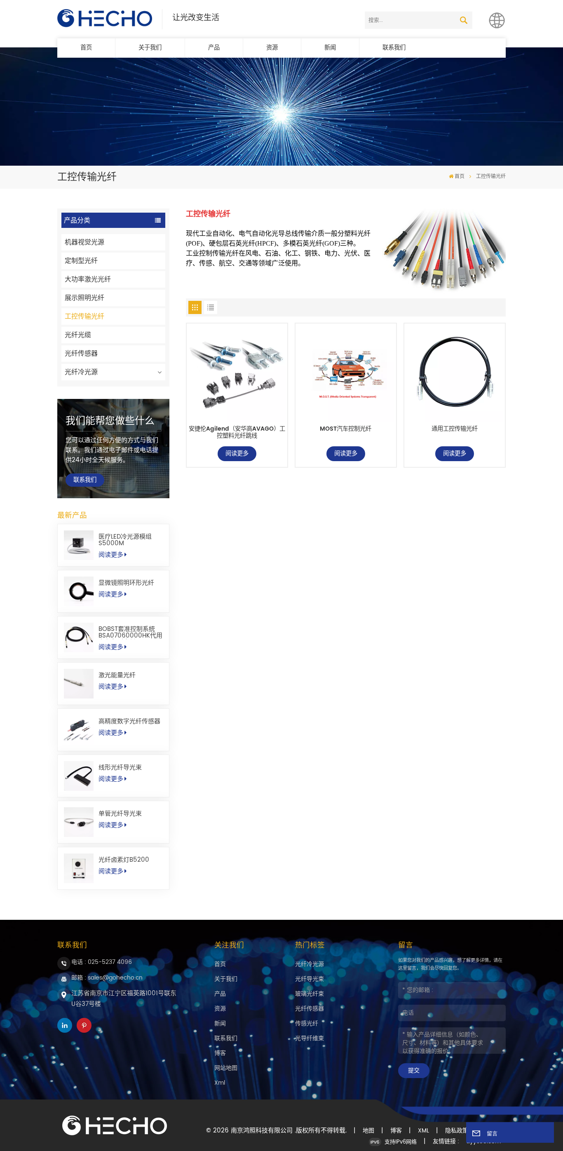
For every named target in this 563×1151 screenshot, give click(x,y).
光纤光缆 (78, 335)
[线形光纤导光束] (79, 776)
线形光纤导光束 (120, 767)
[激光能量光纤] (79, 684)
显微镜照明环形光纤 (126, 583)
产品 (214, 48)
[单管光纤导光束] (79, 822)
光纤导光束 (309, 979)
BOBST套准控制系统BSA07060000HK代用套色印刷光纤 (130, 632)
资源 (272, 48)
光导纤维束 (309, 1038)
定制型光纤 (81, 261)
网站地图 (225, 1068)
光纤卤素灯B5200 (124, 860)
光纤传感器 (81, 353)
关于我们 (150, 48)
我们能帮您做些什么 (110, 421)
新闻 (330, 48)
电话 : (101, 962)
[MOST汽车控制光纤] (345, 374)
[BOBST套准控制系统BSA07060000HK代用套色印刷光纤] (79, 637)
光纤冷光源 (81, 372)
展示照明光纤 (84, 298)
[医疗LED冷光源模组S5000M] (79, 545)
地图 (368, 1130)
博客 (220, 1053)
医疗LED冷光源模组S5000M (125, 540)
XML (423, 1130)
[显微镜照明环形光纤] (79, 591)
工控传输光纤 (84, 316)
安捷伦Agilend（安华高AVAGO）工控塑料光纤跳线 (237, 433)
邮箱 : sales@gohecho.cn (107, 977)
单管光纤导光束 (120, 814)
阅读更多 (111, 555)
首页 (86, 48)
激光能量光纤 (117, 675)
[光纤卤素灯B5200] (79, 868)
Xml (219, 1083)
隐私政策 (456, 1130)
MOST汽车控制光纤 (345, 430)
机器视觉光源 (84, 242)
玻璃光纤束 (309, 994)
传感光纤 (306, 1023)
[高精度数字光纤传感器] (79, 730)
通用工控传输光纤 (455, 430)
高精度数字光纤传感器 (129, 721)
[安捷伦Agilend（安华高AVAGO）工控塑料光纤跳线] (236, 374)
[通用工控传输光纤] (454, 374)
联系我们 (394, 48)
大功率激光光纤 (88, 279)
